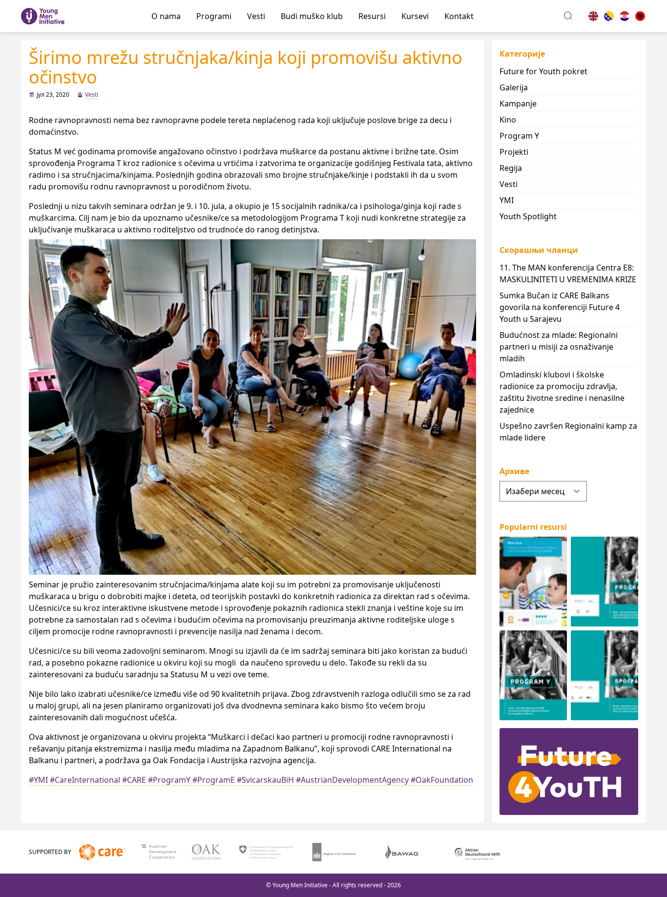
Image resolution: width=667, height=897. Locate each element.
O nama (166, 16)
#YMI (38, 779)
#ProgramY (169, 779)
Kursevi (415, 16)
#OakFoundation (442, 779)
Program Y (519, 135)
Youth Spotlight (528, 216)
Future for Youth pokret (543, 71)
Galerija (514, 87)
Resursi (372, 16)
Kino (508, 119)
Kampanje (518, 103)
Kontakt (459, 16)
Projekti (514, 151)
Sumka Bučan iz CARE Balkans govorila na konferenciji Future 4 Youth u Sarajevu (560, 307)
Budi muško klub (312, 16)
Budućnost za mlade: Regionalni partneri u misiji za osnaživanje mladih (559, 347)
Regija (511, 168)
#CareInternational (85, 779)
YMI (507, 200)
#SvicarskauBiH (265, 779)
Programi (213, 16)
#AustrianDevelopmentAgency (352, 779)
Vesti (256, 16)
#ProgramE (213, 779)
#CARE (134, 779)
